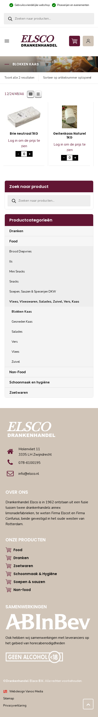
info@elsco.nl (28, 473)
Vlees (15, 352)
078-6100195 (29, 462)
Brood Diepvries (20, 251)
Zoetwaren (18, 392)
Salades (17, 332)
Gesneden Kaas (22, 322)
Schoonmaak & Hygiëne (35, 573)
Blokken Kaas (22, 312)
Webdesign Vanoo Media (26, 691)
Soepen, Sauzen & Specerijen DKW (32, 292)
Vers (15, 342)
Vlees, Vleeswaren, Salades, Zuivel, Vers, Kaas (44, 302)
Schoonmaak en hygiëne (29, 382)
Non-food (22, 589)
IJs (11, 262)
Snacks (14, 282)
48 (17, 94)
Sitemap (8, 698)
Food (13, 241)
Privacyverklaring (14, 706)
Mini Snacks (17, 272)
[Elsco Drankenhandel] (48, 41)
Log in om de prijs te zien (24, 143)
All (22, 94)
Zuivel (16, 362)
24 (12, 94)
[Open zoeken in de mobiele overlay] (49, 18)
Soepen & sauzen (29, 581)
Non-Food (17, 372)
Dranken (16, 231)
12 (7, 94)
